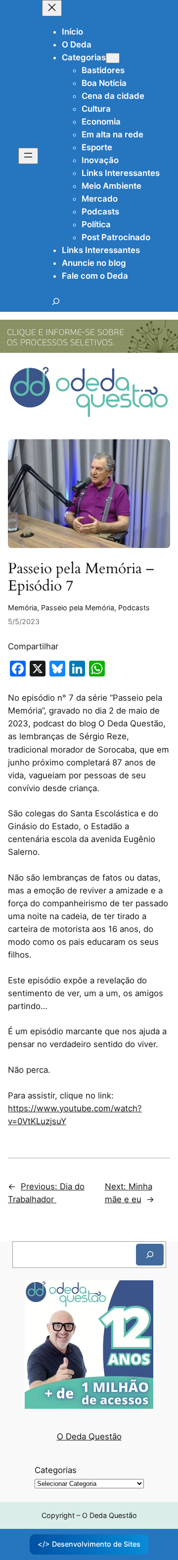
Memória (22, 607)
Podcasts (134, 607)
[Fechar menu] (52, 8)
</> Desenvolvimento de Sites (89, 1544)
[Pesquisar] (150, 1254)
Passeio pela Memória (77, 607)
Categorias (56, 1470)
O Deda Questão (89, 1436)
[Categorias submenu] (113, 58)
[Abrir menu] (28, 156)
